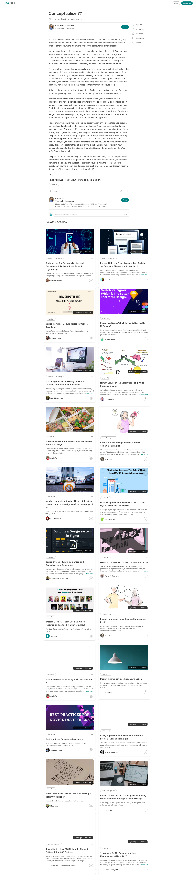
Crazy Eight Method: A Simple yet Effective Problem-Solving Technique (121, 737)
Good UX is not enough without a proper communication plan (120, 444)
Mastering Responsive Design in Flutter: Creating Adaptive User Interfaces (65, 383)
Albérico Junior (56, 750)
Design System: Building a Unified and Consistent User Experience (65, 563)
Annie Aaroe (54, 458)
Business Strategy (108, 614)
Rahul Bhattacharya (112, 576)
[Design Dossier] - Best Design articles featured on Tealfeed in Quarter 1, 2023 (66, 623)
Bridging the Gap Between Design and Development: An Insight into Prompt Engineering (65, 266)
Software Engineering (54, 258)
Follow (125, 27)
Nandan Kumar (55, 338)
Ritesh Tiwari (110, 399)
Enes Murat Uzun (56, 398)
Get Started (187, 3)
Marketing (50, 674)
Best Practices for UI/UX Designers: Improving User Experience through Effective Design (123, 797)
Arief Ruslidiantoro (112, 752)
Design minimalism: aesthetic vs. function (121, 679)
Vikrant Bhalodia (56, 281)
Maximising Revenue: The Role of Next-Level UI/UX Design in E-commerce (122, 504)
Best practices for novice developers (64, 739)
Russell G (108, 692)
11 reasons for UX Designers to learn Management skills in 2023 (118, 854)
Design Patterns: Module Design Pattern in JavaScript (67, 325)
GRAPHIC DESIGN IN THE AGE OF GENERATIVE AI (124, 562)
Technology (106, 674)
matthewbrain (110, 340)
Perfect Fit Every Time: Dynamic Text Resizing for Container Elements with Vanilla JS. (123, 264)
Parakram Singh (111, 519)
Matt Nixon (54, 806)
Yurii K (107, 280)
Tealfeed (53, 636)
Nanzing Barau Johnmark (59, 579)
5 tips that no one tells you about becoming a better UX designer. (68, 795)
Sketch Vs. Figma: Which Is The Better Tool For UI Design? (123, 324)
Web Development (108, 258)
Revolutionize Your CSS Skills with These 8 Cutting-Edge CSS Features (67, 850)
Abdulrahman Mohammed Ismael (62, 866)
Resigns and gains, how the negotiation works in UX (123, 620)
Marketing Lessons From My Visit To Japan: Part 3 (69, 681)
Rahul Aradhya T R (111, 870)
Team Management (108, 438)
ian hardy (108, 810)
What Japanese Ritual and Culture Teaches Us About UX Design (69, 443)
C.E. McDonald (55, 519)
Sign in (176, 3)
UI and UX (54, 184)
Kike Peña (108, 459)
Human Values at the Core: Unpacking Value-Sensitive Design (122, 384)
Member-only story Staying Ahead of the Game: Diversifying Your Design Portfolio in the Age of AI (70, 504)
